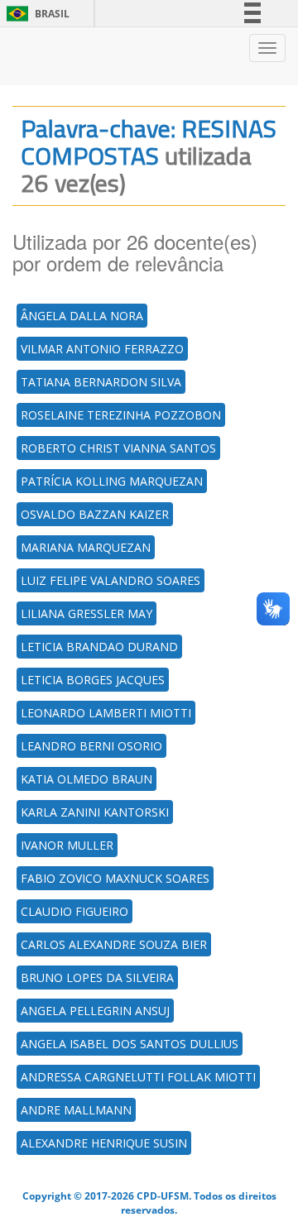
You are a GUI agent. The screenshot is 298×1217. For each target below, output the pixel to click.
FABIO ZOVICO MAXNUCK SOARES (115, 878)
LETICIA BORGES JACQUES (93, 680)
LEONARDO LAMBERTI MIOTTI (106, 713)
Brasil (35, 14)
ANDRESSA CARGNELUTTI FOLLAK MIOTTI (138, 1077)
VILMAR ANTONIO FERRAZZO (102, 349)
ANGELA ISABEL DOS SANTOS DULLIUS (129, 1044)
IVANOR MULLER (67, 845)
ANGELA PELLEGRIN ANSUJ (95, 1010)
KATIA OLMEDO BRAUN (86, 779)
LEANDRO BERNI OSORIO (91, 746)
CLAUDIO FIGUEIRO (74, 911)
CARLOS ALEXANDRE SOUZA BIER (114, 944)
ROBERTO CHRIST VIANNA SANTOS (118, 448)
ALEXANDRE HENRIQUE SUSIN (104, 1143)
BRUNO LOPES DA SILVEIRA (97, 977)
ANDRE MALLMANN (76, 1110)
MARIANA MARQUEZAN (86, 547)
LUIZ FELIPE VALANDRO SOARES (110, 580)
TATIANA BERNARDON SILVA (101, 382)
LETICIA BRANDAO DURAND (99, 646)
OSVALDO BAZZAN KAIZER (95, 514)
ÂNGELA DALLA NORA (82, 315)
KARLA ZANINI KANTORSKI (95, 812)
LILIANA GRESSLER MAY (86, 613)
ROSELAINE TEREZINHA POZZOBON (121, 415)
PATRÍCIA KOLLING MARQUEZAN (112, 481)
